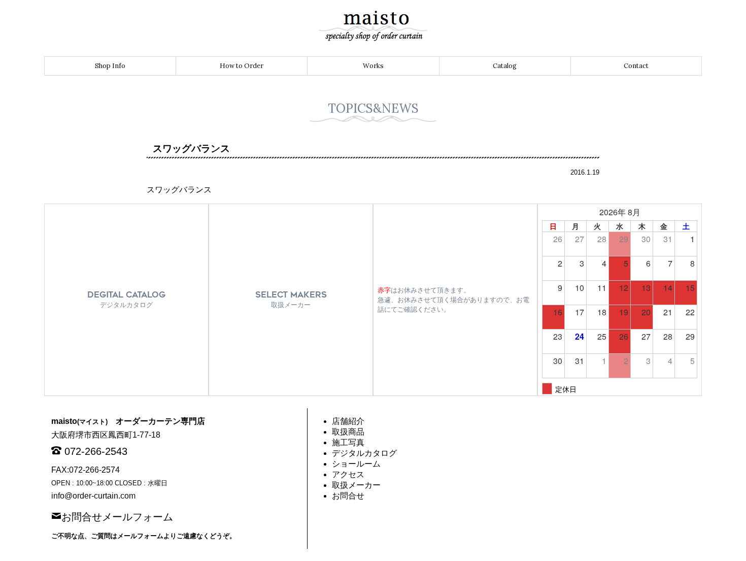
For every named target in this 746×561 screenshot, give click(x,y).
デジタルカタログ (364, 453)
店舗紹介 (348, 421)
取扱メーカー (356, 485)
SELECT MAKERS (291, 299)
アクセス (348, 474)
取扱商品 (348, 431)
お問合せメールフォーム (117, 516)
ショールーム (356, 463)
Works (373, 65)
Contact (636, 65)
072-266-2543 (95, 451)
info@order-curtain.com (93, 495)
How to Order (241, 65)
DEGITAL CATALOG (126, 299)
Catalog (505, 65)
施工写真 (348, 442)
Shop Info (110, 65)
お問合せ (348, 495)
